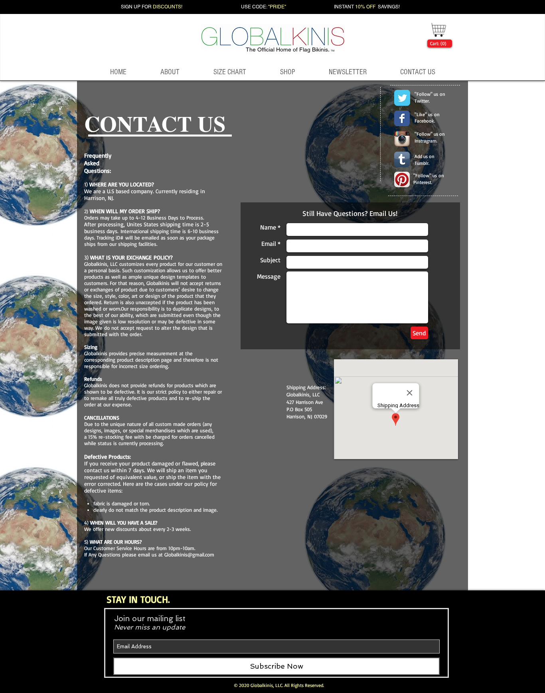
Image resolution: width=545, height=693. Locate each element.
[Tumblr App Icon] (402, 159)
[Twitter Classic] (402, 98)
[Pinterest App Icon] (402, 179)
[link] (438, 43)
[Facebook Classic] (402, 118)
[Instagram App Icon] (402, 139)
